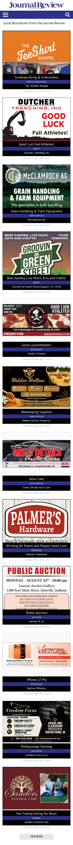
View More (36, 836)
